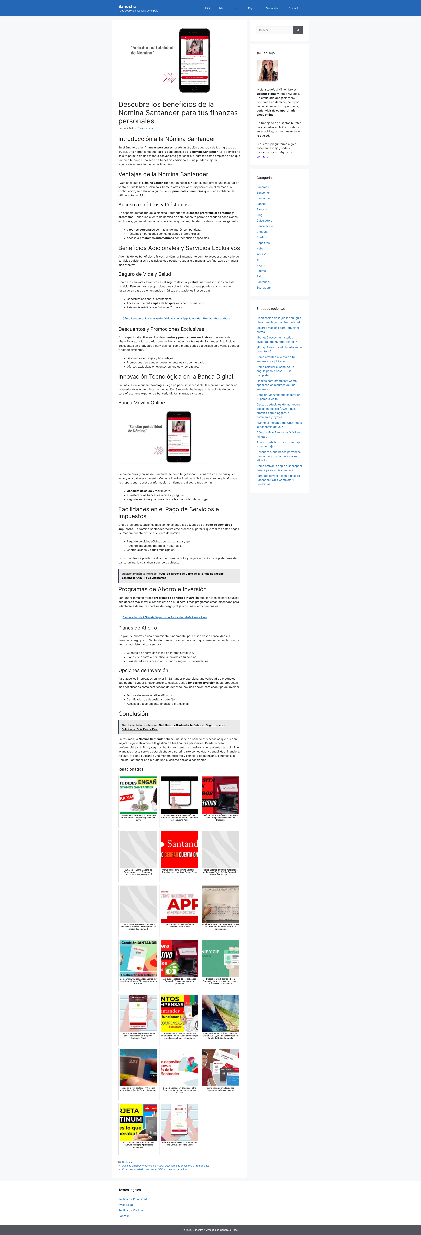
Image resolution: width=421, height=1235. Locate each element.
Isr (236, 8)
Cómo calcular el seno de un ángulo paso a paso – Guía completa (275, 371)
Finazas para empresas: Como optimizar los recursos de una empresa (277, 385)
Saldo (260, 276)
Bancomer (263, 192)
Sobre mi (124, 1216)
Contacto (294, 8)
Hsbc (221, 8)
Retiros (261, 270)
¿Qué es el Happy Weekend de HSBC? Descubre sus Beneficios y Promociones (165, 1165)
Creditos (262, 237)
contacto (262, 156)
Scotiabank (264, 287)
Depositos (263, 243)
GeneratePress (229, 1229)
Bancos (261, 203)
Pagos (251, 8)
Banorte (262, 209)
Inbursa (261, 254)
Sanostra (127, 6)
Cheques (262, 231)
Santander (272, 8)
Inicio (208, 8)
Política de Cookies (131, 1210)
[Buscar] (298, 30)
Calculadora (264, 220)
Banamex (263, 187)
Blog (259, 215)
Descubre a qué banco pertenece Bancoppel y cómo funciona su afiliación (279, 456)
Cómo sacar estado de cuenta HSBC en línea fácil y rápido (154, 1169)
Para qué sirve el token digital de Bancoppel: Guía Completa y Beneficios (278, 480)
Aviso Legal (126, 1204)
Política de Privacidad (132, 1199)
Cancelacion (265, 226)
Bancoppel (263, 198)
